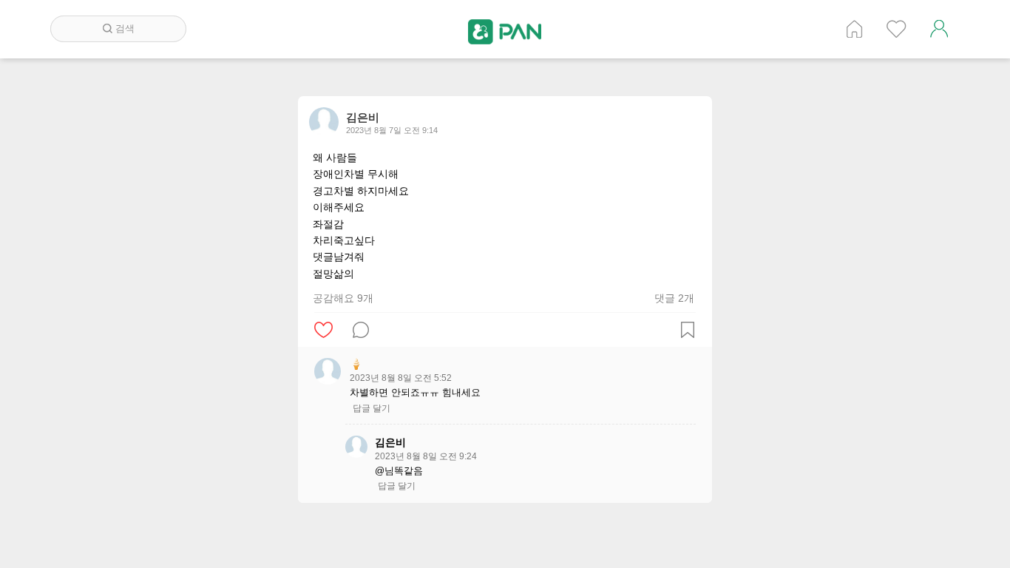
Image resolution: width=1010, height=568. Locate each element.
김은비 (390, 442)
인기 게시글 (896, 29)
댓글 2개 (674, 298)
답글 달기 (371, 408)
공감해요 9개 (343, 298)
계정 (939, 29)
